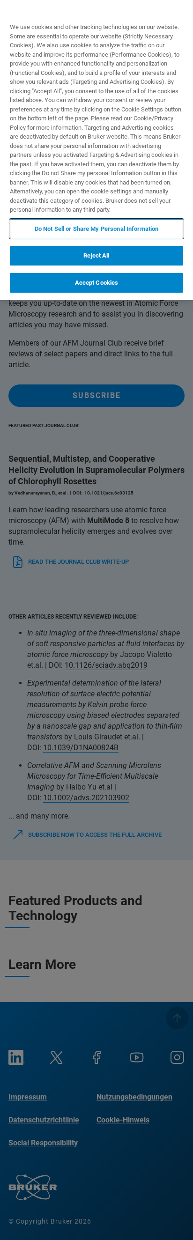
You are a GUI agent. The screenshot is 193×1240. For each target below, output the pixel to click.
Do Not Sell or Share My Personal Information (97, 228)
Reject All (96, 255)
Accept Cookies (97, 282)
